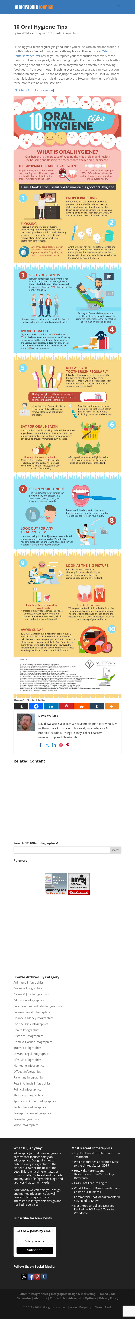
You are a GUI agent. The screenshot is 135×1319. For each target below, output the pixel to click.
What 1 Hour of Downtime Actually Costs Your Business (97, 1190)
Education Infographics (29, 1000)
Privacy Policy (108, 1298)
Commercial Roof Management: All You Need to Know (97, 1199)
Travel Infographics (26, 1119)
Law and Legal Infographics (31, 1054)
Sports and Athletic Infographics (35, 1101)
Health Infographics (66, 33)
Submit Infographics (34, 1294)
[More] (112, 706)
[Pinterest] (66, 706)
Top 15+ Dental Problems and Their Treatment (97, 1155)
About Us (40, 1298)
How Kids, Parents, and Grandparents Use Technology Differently (94, 1174)
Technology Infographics (30, 1107)
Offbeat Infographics (27, 1072)
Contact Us (57, 1298)
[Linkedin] (51, 706)
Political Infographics (27, 1089)
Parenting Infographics (29, 1077)
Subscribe (34, 1250)
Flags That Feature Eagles (90, 1183)
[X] (21, 706)
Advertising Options (82, 1298)
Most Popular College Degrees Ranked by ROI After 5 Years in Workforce (94, 1209)
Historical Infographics (28, 1036)
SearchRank (103, 1307)
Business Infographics (28, 988)
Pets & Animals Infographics (32, 1083)
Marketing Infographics (29, 1066)
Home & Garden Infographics (33, 1042)
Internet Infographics (27, 1048)
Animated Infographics (29, 982)
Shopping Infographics (28, 1095)
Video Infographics (26, 1125)
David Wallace (25, 33)
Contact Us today (25, 1197)
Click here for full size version (33, 90)
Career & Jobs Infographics (31, 994)
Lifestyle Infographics (27, 1060)
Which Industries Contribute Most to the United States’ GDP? (96, 1163)
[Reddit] (81, 706)
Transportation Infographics (32, 1113)
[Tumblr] (96, 706)
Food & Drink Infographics (31, 1024)
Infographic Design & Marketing (73, 1294)
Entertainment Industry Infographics (38, 1006)
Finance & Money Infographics (33, 1018)
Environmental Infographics (32, 1012)
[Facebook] (36, 706)
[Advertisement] (67, 797)
